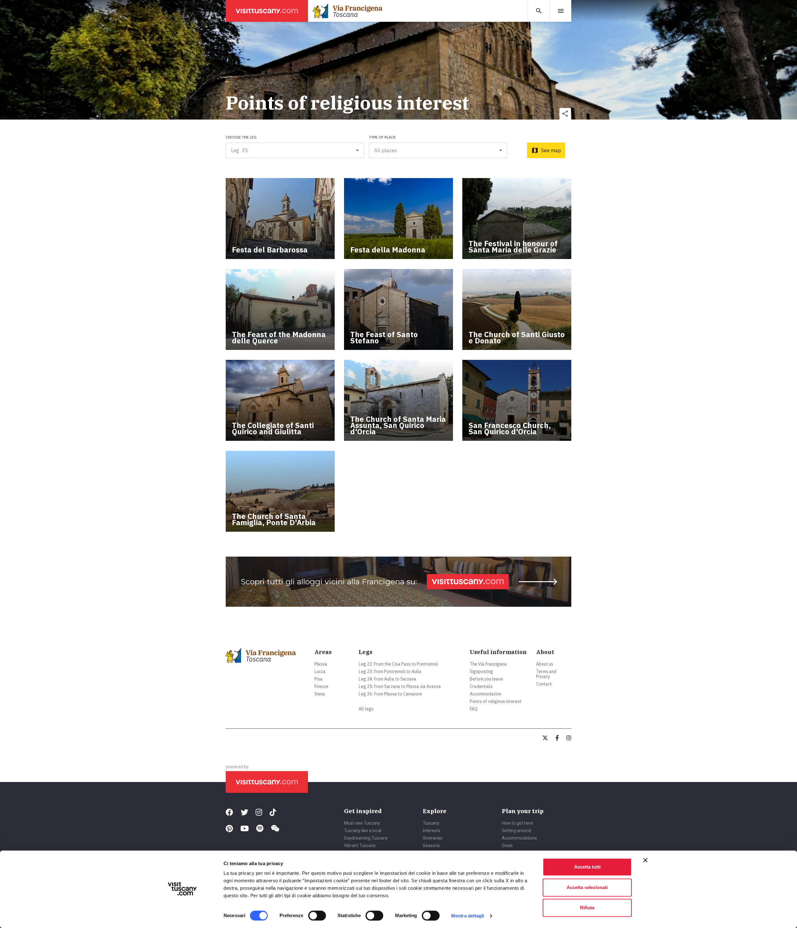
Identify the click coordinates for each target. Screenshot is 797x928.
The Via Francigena (488, 664)
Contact (544, 684)
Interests (431, 830)
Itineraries (432, 838)
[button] (565, 114)
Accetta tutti (587, 866)
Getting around (516, 830)
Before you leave (486, 679)
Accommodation (485, 694)
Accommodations (519, 838)
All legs (366, 709)
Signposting (481, 671)
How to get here (517, 823)
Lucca (320, 671)
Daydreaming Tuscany (366, 838)
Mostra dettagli (467, 915)
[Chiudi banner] (645, 860)
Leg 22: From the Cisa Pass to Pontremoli (398, 664)
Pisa (318, 679)
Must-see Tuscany (362, 823)
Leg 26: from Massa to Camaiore (390, 694)
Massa (320, 664)
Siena (319, 694)
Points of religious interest (495, 701)
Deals (507, 845)
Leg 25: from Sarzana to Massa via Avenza (400, 686)
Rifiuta (587, 907)
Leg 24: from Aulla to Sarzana (387, 679)
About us (544, 664)
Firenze (321, 686)
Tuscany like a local (362, 830)
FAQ (474, 709)
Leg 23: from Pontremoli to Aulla (390, 671)
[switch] (317, 916)
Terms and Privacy (546, 674)
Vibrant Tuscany (360, 845)
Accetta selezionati (587, 887)
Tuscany (431, 823)
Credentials (481, 686)
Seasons (431, 845)
